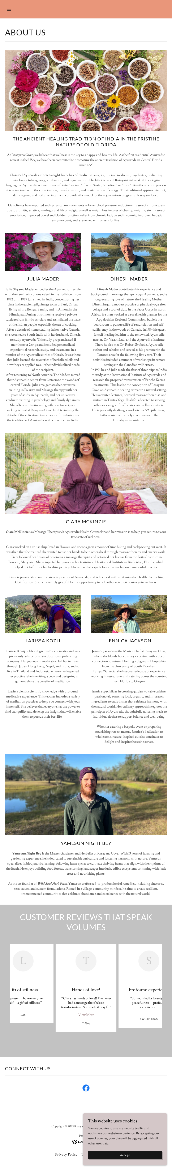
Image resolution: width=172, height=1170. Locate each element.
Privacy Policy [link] (66, 1154)
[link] (86, 1089)
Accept (125, 1155)
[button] (23, 9)
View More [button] (86, 1015)
